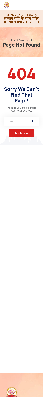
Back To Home (21, 133)
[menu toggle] (37, 4)
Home (13, 40)
